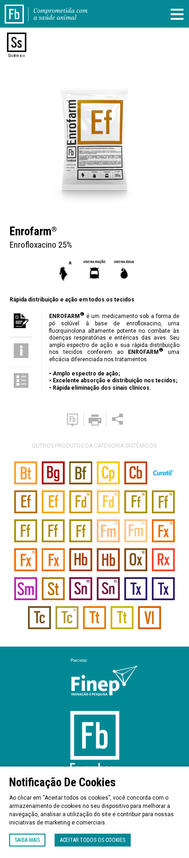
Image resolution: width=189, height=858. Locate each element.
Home (19, 8)
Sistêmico (16, 55)
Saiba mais (27, 840)
